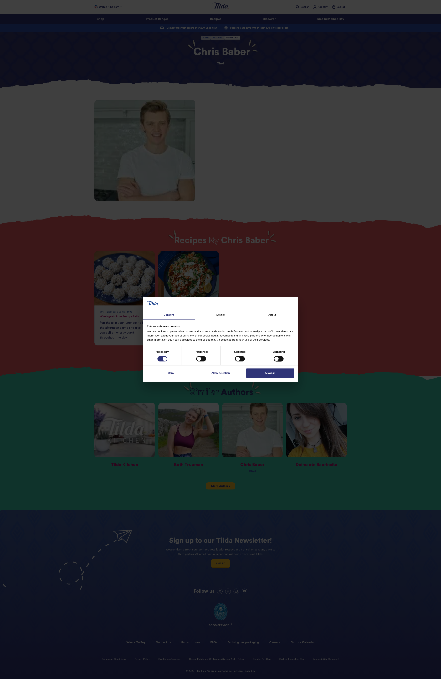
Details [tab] (220, 314)
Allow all (270, 373)
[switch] (201, 358)
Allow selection (220, 373)
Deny (171, 373)
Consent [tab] (169, 314)
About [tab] (272, 314)
